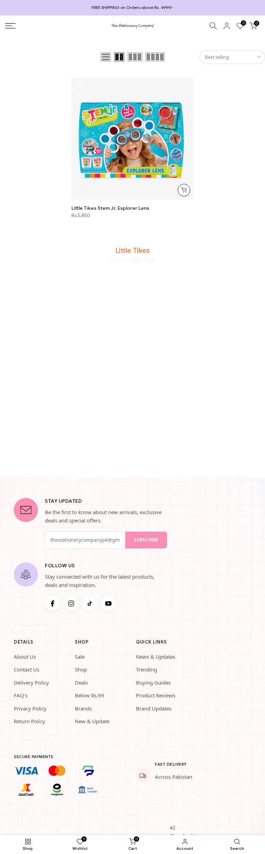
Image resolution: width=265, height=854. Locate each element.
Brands (83, 708)
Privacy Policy (30, 708)
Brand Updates (153, 708)
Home (117, 260)
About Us (25, 656)
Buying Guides (153, 682)
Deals (81, 682)
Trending (146, 669)
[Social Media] (52, 603)
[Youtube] (108, 603)
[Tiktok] (89, 603)
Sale (80, 656)
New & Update (92, 721)
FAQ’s (21, 695)
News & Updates (155, 656)
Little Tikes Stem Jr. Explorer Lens (110, 208)
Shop (81, 669)
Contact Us (26, 669)
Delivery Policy (31, 682)
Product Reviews (155, 695)
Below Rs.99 (89, 695)
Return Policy (29, 721)
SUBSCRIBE (146, 540)
